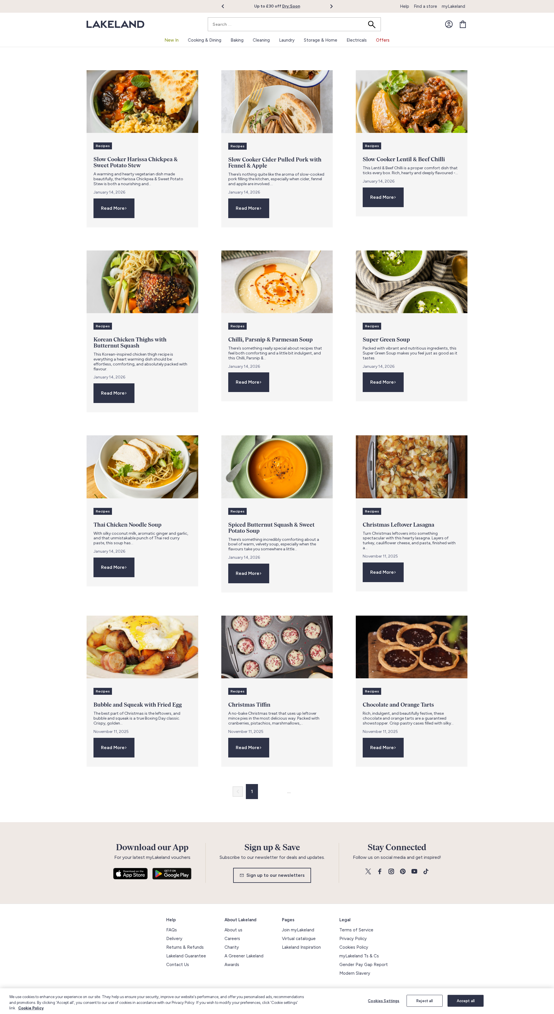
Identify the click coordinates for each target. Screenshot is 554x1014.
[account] (449, 24)
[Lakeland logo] (115, 24)
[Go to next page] (316, 791)
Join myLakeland (298, 930)
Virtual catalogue (299, 938)
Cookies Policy (353, 947)
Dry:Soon (291, 6)
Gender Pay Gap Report (363, 964)
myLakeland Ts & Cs (359, 956)
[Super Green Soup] (411, 281)
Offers (383, 40)
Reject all (424, 1000)
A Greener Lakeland (243, 956)
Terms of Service (356, 930)
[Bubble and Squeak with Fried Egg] (142, 647)
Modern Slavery (354, 973)
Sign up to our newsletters (275, 875)
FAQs (171, 930)
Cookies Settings (383, 1000)
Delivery (174, 938)
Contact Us (177, 964)
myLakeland (453, 6)
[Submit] (374, 24)
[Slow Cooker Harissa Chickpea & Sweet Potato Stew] (142, 101)
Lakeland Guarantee (186, 956)
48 (300, 791)
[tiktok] (425, 872)
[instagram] (391, 872)
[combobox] (294, 24)
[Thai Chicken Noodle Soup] (142, 466)
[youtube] (414, 872)
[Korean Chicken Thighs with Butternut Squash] (142, 281)
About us (233, 930)
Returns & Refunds (185, 947)
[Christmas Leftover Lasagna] (411, 466)
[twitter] (368, 872)
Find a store (425, 6)
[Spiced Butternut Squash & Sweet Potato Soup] (277, 466)
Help (404, 6)
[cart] (462, 24)
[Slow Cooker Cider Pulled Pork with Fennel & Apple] (277, 101)
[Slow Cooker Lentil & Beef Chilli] (411, 101)
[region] (277, 1001)
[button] (226, 6)
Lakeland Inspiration (301, 947)
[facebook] (379, 872)
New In (171, 40)
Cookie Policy (31, 1008)
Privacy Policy (353, 938)
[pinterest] (402, 872)
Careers (232, 938)
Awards (231, 964)
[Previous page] (238, 791)
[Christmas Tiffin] (277, 647)
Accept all (466, 1000)
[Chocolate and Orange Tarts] (411, 647)
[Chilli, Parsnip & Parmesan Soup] (277, 281)
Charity (231, 947)
